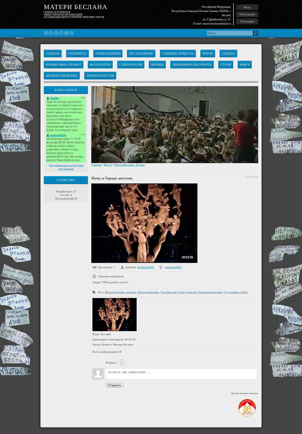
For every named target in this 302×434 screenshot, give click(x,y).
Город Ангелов (187, 292)
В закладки (247, 21)
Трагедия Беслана (148, 292)
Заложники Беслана (210, 292)
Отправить (114, 385)
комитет (131, 292)
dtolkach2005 (145, 267)
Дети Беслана (168, 292)
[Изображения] (114, 314)
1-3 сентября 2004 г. (236, 292)
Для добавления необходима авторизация (66, 167)
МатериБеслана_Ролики (130, 164)
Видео (108, 164)
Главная (96, 164)
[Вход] (121, 362)
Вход (247, 7)
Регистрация (247, 14)
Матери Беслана (115, 292)
